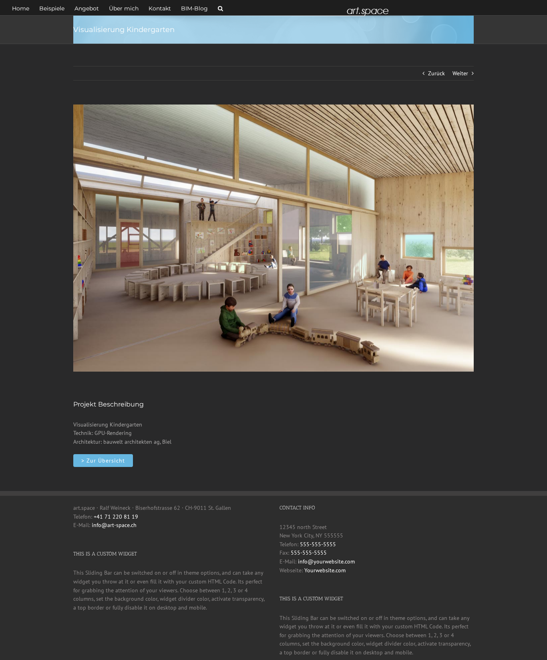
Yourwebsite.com (325, 570)
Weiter (460, 73)
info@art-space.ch (114, 525)
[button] (220, 7)
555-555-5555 (318, 544)
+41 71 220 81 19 (116, 516)
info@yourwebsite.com (326, 561)
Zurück (436, 73)
